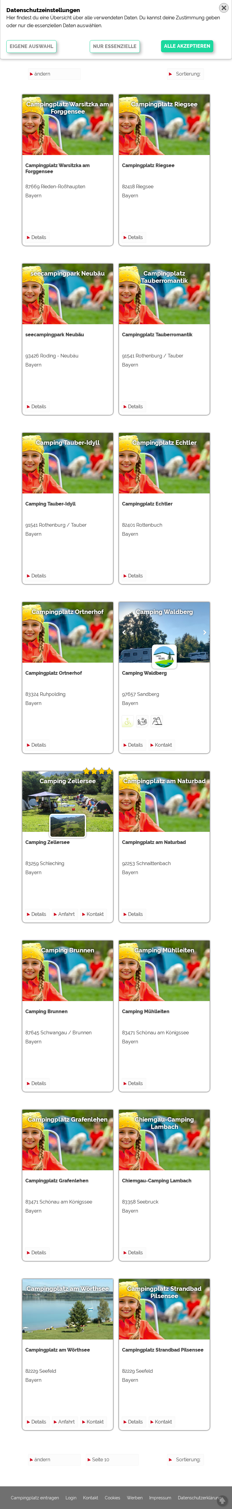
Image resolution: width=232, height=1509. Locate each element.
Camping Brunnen (67, 950)
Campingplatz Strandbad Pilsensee (164, 1292)
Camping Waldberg (164, 612)
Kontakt (163, 745)
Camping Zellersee (68, 781)
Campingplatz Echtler (164, 442)
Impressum (160, 1497)
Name (194, 85)
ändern (42, 74)
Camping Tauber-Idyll (68, 442)
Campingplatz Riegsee (164, 104)
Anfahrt (66, 914)
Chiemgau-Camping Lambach (164, 1123)
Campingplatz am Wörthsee (68, 1288)
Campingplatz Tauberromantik (164, 277)
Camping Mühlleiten (164, 950)
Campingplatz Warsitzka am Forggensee (67, 108)
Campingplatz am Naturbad (164, 781)
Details (38, 237)
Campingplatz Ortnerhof (68, 612)
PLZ (196, 96)
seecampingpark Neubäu (68, 273)
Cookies (112, 1497)
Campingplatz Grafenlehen (68, 1119)
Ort (197, 106)
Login (71, 1497)
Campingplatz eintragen (35, 1497)
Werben (135, 1497)
